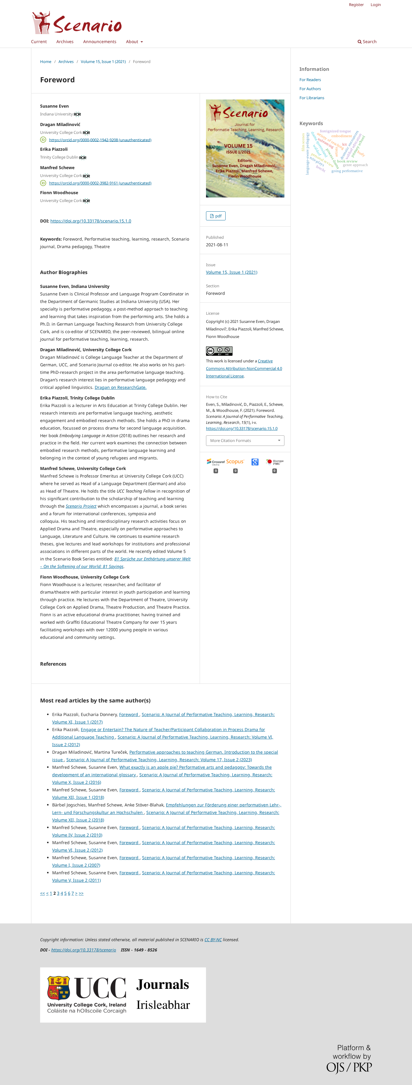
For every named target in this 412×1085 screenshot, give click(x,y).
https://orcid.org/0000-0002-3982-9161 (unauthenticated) (100, 183)
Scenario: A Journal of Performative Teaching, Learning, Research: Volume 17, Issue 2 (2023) (159, 759)
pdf (217, 216)
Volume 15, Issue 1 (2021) (103, 61)
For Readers (310, 79)
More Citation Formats (230, 440)
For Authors (310, 88)
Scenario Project (81, 506)
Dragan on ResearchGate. (121, 387)
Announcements (99, 41)
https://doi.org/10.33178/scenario (83, 950)
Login (376, 4)
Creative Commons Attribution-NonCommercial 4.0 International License (244, 368)
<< (42, 893)
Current (39, 41)
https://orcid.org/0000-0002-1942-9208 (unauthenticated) (100, 139)
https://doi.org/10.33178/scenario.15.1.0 (90, 221)
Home (45, 61)
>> (81, 893)
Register (356, 4)
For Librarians (311, 97)
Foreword (129, 714)
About (132, 41)
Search (369, 41)
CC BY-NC (213, 939)
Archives (65, 41)
